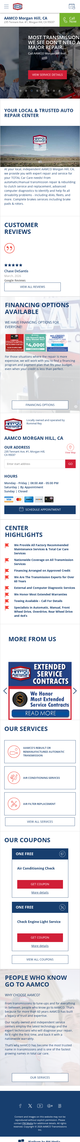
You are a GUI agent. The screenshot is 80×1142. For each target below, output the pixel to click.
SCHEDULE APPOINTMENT (43, 509)
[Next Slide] (75, 690)
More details (40, 892)
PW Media (27, 1123)
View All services (40, 822)
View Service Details (28, 75)
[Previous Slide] (5, 690)
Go (70, 464)
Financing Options (40, 405)
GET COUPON (40, 884)
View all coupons (40, 959)
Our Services (40, 1077)
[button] (20, 91)
